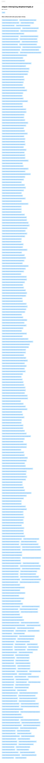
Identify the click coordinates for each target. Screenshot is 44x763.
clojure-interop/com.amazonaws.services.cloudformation (14, 112)
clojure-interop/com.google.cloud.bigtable (31, 547)
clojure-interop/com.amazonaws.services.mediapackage (14, 357)
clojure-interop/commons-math (33, 625)
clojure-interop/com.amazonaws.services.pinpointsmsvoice (15, 409)
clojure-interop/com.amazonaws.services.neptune (13, 382)
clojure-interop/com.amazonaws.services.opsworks (13, 384)
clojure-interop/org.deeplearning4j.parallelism (12, 725)
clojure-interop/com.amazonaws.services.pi (11, 401)
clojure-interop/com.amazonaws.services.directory (13, 190)
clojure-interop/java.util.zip (8, 663)
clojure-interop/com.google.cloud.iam (10, 574)
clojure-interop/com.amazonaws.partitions (31, 47)
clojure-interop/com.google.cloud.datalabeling (12, 555)
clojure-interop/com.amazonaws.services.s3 (11, 449)
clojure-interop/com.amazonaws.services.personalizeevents (15, 395)
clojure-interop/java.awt (21, 630)
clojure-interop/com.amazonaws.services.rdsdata (13, 425)
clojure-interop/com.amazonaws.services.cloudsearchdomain (15, 122)
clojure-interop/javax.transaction (22, 684)
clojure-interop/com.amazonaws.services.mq (12, 376)
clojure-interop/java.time (20, 649)
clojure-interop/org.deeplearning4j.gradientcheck (13, 717)
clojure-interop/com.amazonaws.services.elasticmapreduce (15, 228)
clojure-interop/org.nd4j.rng (8, 747)
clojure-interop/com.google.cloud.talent (11, 611)
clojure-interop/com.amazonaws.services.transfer (13, 520)
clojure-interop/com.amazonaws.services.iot (12, 274)
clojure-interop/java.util (32, 649)
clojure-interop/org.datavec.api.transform (28, 698)
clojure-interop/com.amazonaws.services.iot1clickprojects (14, 279)
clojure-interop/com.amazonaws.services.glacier (12, 247)
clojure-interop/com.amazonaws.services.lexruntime (13, 322)
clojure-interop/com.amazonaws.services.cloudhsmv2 (13, 120)
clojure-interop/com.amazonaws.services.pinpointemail (14, 406)
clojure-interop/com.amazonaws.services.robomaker (13, 438)
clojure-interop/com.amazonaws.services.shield (12, 482)
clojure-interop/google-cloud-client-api (25, 628)
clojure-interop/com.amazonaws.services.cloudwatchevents (15, 133)
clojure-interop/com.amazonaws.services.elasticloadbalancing (15, 222)
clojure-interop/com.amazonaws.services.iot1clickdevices (14, 276)
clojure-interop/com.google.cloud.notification (29, 582)
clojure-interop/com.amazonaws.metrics (28, 44)
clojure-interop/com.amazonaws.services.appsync (13, 82)
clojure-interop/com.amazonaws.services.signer (12, 484)
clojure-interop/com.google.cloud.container (31, 549)
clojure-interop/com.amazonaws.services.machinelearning (14, 333)
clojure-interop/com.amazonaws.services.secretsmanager (14, 460)
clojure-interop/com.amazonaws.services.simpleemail (13, 490)
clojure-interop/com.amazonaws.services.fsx (12, 241)
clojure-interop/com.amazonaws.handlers (29, 36)
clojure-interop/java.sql (33, 647)
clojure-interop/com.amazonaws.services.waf (12, 525)
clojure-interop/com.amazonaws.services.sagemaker (13, 455)
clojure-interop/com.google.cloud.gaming (30, 568)
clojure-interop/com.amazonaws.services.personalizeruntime (15, 398)
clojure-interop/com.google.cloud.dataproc (11, 557)
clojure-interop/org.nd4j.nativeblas (10, 741)
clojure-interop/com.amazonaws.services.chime (12, 103)
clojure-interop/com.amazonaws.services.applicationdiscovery (15, 71)
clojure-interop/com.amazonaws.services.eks (12, 212)
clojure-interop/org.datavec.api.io (9, 695)
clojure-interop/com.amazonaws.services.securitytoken (14, 465)
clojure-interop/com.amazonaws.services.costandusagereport (15, 168)
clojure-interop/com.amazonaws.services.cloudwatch (13, 130)
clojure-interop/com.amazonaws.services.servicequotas (14, 479)
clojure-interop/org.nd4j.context (24, 733)
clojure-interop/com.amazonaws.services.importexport (14, 268)
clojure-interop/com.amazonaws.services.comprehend (14, 157)
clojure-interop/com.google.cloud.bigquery (11, 547)
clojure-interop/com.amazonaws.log (10, 44)
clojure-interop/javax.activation (9, 665)
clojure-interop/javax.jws (22, 671)
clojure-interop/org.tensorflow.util (29, 755)
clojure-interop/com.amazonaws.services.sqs (12, 503)
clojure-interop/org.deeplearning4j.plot (31, 725)
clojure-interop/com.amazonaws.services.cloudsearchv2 (14, 125)
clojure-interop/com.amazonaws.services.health (12, 263)
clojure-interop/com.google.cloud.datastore (31, 557)
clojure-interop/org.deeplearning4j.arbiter (29, 703)
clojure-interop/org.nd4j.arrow (9, 730)
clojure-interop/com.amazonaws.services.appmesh (13, 76)
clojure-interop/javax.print (20, 676)
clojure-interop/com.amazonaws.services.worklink (13, 530)
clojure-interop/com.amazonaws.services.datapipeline (13, 176)
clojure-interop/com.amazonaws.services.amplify (12, 57)
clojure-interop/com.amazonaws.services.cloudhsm (13, 117)
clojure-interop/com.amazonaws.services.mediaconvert (14, 352)
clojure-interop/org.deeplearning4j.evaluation (30, 711)
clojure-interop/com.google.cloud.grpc (10, 571)
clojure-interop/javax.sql (21, 682)
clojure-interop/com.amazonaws (23, 25)
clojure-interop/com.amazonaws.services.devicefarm (13, 184)
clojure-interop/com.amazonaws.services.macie (12, 336)
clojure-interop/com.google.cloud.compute (11, 549)
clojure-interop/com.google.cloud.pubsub (11, 590)
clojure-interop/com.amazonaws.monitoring (11, 47)
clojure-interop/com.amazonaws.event (10, 36)
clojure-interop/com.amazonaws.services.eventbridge (13, 236)
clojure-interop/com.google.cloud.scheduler (11, 601)
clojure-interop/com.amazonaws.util (31, 538)
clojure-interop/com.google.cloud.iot (27, 574)
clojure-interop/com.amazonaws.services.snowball (13, 498)
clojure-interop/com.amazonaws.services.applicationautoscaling (16, 68)
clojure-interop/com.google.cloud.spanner (11, 606)
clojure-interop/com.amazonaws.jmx (29, 41)
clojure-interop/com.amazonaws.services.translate (13, 522)
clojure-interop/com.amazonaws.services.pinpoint (13, 403)
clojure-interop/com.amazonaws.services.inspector (13, 271)
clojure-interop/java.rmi (7, 647)
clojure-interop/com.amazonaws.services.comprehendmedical (15, 160)
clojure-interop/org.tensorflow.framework (11, 755)
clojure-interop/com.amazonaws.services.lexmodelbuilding (14, 320)
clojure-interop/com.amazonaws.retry (10, 52)
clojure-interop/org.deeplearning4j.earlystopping (12, 709)
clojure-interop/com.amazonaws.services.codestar (13, 147)
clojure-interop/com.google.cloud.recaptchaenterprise (14, 592)
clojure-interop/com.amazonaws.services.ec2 (12, 201)
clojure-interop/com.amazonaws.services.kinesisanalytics (14, 303)
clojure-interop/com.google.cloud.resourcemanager (13, 598)
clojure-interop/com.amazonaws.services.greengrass (13, 255)
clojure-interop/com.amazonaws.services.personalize (13, 393)
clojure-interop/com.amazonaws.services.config (12, 163)
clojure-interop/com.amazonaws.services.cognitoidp (13, 152)
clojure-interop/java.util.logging (22, 655)
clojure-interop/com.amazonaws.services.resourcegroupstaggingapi (16, 436)
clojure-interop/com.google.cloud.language (29, 576)
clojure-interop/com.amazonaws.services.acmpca (30, 52)
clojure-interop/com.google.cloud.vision (11, 622)
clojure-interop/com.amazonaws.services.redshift (13, 428)
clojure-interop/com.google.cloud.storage (28, 609)
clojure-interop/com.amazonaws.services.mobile (12, 374)
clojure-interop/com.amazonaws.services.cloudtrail (13, 128)
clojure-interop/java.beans (33, 630)
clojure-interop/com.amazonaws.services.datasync (13, 179)
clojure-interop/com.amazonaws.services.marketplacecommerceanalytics (17, 341)
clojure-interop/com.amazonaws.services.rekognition (13, 430)
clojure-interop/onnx (22, 690)
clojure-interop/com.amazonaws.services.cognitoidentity (14, 149)
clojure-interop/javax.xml (8, 687)
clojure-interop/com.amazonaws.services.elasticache (13, 214)
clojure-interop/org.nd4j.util (22, 749)
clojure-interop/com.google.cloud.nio (10, 582)
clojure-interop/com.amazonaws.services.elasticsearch (14, 230)
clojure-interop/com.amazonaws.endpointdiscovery (13, 33)
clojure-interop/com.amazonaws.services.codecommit (14, 139)
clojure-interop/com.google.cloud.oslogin (11, 584)
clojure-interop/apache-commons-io (10, 20)
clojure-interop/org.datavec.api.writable (11, 703)
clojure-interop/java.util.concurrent (10, 652)
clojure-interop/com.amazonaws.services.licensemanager (14, 325)
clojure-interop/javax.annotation (9, 668)
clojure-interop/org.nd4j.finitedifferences (11, 736)
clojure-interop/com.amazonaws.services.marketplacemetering (15, 347)
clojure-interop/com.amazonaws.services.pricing (12, 414)
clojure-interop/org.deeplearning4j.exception (12, 714)
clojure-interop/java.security (20, 647)
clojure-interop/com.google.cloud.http (28, 571)
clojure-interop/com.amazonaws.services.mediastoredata (14, 366)
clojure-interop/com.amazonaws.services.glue (12, 252)
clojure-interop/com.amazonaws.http (10, 39)
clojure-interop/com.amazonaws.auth (30, 28)
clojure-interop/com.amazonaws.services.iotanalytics (13, 282)
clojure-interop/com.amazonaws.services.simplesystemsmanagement (17, 492)
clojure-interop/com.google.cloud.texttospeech (12, 617)
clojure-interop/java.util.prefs (8, 657)
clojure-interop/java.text (7, 649)
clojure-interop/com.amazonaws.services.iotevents (13, 287)
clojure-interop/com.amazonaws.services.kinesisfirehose (14, 309)
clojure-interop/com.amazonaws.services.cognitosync (13, 155)
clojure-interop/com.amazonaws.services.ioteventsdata (14, 290)
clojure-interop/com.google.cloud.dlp (30, 563)
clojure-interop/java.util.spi (8, 660)
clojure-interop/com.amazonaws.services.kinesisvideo (13, 311)
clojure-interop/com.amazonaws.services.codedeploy (13, 141)
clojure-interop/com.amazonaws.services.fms (12, 239)
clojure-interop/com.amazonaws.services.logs (12, 330)
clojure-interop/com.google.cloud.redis (10, 595)
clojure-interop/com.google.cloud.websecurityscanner (14, 625)
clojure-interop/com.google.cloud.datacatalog (12, 552)
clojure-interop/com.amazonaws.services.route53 (13, 441)
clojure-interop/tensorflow (8, 757)
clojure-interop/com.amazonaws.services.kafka (12, 298)
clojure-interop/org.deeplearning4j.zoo (28, 728)
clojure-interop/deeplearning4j (9, 628)
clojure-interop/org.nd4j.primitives (9, 744)
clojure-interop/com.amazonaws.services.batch (12, 95)
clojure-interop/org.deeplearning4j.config (29, 706)
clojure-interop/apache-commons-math (11, 22)
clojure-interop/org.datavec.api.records (27, 695)
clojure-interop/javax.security (22, 679)
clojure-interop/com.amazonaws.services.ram (12, 420)
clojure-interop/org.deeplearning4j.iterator (29, 719)
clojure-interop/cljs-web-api (8, 25)
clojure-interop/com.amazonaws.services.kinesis (12, 301)
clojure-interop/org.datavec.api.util (10, 701)
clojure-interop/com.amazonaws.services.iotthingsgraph (14, 295)
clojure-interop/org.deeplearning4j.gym (11, 719)
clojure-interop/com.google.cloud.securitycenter (12, 603)
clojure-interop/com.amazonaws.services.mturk (12, 379)
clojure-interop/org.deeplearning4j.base (11, 706)
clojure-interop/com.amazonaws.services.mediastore (13, 363)
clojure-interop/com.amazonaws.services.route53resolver (14, 447)
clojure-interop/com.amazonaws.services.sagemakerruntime (15, 457)
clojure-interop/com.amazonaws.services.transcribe (13, 517)
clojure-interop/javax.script (8, 679)
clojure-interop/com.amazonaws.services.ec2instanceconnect (15, 203)
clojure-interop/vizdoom (21, 757)
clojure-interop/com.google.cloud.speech (30, 606)
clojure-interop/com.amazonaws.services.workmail (13, 533)
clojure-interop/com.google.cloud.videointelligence (13, 620)
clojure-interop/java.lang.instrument (27, 636)
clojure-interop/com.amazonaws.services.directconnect (14, 187)
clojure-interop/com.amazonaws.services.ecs (12, 209)
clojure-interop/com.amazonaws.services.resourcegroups (14, 433)
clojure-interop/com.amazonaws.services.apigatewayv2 (14, 66)
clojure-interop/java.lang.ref (8, 641)
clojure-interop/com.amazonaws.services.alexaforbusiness (14, 55)
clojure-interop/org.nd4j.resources (26, 744)
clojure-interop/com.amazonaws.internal (28, 39)
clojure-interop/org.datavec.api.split (10, 698)
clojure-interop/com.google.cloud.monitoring (31, 579)
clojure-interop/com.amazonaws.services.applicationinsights (15, 74)
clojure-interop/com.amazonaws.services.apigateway (13, 60)
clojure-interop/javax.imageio (8, 671)
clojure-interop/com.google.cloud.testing (11, 614)
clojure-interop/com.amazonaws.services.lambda (12, 317)
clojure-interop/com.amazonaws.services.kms (12, 314)
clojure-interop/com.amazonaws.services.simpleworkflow (14, 495)
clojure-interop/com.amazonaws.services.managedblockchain (15, 338)
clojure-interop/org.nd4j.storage (22, 747)
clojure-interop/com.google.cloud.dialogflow (12, 563)
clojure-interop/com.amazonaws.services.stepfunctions (14, 506)
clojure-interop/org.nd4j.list (23, 738)
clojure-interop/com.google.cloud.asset (11, 544)
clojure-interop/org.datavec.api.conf (10, 692)
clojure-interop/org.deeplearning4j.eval (10, 711)
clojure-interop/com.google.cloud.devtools (11, 560)
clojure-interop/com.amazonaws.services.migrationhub (14, 371)
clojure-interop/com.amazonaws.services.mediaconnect (14, 349)
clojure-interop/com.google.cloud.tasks (29, 611)
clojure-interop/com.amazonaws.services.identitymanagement (15, 266)
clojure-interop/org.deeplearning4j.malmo (11, 722)
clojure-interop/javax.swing (34, 682)
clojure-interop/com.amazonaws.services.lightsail (13, 328)
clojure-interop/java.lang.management (25, 638)
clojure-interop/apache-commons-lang (28, 20)
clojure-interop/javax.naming (25, 674)
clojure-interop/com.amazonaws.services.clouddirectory (14, 109)
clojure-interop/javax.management (10, 674)
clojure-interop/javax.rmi (33, 676)
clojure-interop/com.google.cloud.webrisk (29, 622)
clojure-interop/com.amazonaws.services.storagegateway (14, 509)
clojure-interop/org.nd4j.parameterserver (27, 741)
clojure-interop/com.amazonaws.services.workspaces (13, 536)
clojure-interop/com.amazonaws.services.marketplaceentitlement (16, 344)
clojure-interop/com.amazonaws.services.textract (13, 514)
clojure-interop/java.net (20, 644)
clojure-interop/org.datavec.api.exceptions (28, 692)
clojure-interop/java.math (8, 644)
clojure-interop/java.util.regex (23, 657)
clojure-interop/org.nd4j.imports (9, 738)
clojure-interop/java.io (7, 633)
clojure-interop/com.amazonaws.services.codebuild (13, 136)
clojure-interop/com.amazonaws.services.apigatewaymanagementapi (17, 63)
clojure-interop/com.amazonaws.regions (30, 49)
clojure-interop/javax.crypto (24, 668)
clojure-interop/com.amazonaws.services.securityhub (13, 463)
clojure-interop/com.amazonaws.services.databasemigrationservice (16, 174)
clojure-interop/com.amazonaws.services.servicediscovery (14, 476)
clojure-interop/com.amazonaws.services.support (13, 511)
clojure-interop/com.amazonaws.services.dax (12, 182)
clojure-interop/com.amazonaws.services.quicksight (13, 417)
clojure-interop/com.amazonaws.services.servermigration (14, 471)
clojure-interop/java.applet (8, 630)
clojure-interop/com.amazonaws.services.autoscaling (13, 87)
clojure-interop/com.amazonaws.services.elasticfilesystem (14, 220)
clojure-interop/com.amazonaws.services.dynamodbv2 (14, 198)
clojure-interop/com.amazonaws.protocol (11, 49)
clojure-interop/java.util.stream (22, 660)
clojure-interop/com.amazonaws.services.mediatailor (13, 368)
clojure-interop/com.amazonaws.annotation (11, 28)
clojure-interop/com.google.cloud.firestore (11, 568)
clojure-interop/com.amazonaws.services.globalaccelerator (15, 249)
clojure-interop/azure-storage (27, 22)
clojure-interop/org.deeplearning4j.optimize (31, 722)
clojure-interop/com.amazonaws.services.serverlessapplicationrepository (17, 468)
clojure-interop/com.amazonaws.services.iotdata (12, 284)
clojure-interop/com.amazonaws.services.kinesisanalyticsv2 (15, 306)
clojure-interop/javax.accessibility (23, 663)
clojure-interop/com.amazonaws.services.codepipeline (14, 144)
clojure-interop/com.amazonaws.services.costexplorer (14, 171)
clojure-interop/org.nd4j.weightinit (27, 752)
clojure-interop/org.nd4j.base (23, 730)
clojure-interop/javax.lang (35, 671)
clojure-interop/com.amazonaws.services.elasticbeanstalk (14, 217)
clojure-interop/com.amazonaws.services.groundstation (14, 257)
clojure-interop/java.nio (32, 644)
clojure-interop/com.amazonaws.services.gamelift (13, 244)
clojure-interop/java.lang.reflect (22, 641)
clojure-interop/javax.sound (8, 682)
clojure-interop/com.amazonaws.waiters (11, 541)
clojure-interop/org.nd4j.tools (9, 749)
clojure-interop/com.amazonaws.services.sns (12, 501)
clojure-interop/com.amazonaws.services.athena (12, 84)
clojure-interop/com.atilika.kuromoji (28, 541)
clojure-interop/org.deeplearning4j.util (10, 728)
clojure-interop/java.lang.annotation (10, 636)
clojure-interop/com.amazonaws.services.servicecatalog (14, 474)
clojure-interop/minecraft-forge (21, 687)
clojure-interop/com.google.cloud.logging (11, 579)
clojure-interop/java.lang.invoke (9, 638)
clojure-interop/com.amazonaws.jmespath (11, 41)
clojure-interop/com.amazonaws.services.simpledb (13, 487)
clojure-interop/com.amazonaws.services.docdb (12, 195)
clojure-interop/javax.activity (24, 665)
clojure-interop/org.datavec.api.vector (27, 701)
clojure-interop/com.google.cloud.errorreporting (30, 565)
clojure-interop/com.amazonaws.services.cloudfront (13, 114)
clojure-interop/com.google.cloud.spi (10, 609)
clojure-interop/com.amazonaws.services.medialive (13, 355)
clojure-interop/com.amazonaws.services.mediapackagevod (15, 360)
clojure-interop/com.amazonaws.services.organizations (14, 390)
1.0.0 (3, 12)
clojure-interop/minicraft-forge (9, 690)
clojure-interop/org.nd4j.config (9, 733)
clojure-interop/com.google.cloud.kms (10, 576)
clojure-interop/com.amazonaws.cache (10, 30)
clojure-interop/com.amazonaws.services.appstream (13, 79)
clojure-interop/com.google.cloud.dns (10, 565)
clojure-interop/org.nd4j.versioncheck (10, 752)
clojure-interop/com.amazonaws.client (28, 30)
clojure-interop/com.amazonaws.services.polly (12, 411)
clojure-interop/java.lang (19, 633)
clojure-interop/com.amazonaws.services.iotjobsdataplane (14, 293)
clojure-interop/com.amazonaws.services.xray (12, 538)
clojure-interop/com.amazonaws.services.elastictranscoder (15, 233)
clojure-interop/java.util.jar (8, 655)
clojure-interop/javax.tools (8, 684)
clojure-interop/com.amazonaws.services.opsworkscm (14, 387)
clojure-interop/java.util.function (25, 652)
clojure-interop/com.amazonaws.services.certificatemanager (15, 101)
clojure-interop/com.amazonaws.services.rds (12, 422)
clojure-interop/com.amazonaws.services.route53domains (14, 444)
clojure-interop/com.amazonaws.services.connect (13, 166)
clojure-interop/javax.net (8, 676)
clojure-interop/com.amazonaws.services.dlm (12, 193)
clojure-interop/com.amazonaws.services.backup (12, 93)
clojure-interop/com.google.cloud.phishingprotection (13, 587)
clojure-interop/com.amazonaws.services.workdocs (13, 528)
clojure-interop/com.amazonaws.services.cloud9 (12, 106)
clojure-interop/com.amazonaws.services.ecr (12, 206)
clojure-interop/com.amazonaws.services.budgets (13, 98)
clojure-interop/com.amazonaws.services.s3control (13, 452)
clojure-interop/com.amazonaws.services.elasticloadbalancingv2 (16, 225)
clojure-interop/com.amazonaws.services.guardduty (13, 260)
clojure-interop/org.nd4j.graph (28, 736)
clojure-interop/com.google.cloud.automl (29, 544)
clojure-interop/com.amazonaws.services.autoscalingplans (14, 90)
